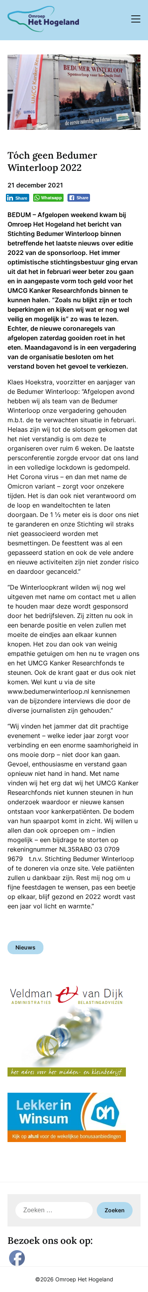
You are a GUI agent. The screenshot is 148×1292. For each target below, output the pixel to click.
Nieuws (25, 947)
